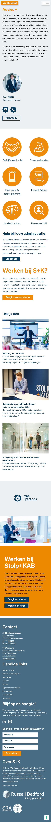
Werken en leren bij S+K (11, 674)
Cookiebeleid (7, 695)
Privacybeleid (7, 691)
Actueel (5, 684)
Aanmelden (11, 753)
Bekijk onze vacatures (17, 297)
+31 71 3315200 (8, 641)
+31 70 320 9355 (8, 656)
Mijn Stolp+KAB (9, 3)
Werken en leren (16, 606)
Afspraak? (11, 118)
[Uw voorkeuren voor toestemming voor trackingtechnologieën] (46, 817)
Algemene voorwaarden (11, 688)
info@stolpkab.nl (8, 644)
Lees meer (11, 259)
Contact (5, 681)
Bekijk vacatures (16, 599)
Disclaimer (6, 698)
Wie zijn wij (6, 677)
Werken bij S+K (8, 670)
